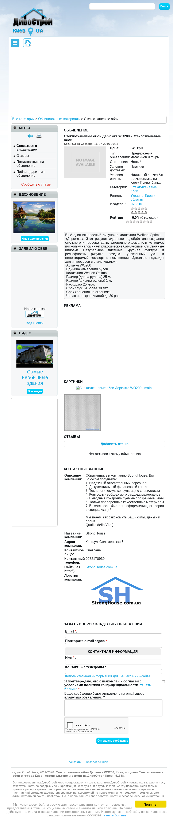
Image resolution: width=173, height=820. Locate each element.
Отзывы (22, 155)
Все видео (35, 391)
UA (39, 30)
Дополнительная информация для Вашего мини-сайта (107, 676)
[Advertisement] (88, 81)
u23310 (136, 204)
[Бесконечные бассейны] (34, 203)
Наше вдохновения (35, 238)
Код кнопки (34, 323)
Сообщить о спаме (36, 184)
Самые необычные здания (35, 377)
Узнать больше (115, 814)
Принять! (151, 804)
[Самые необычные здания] (35, 342)
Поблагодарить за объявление (30, 173)
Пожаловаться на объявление (30, 163)
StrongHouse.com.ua (101, 567)
